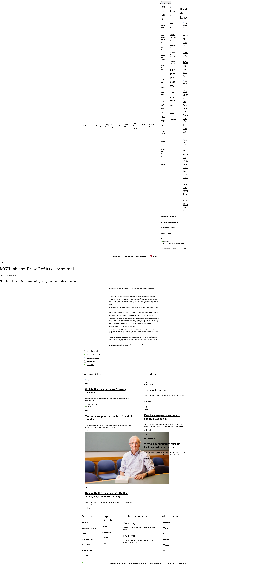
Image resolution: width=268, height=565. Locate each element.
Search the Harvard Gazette (173, 243)
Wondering (173, 37)
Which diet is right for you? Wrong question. (185, 55)
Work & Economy (149, 438)
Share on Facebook (93, 355)
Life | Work (129, 535)
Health (2, 262)
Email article (91, 361)
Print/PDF (90, 365)
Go (185, 248)
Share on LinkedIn (93, 358)
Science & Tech (149, 384)
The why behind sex (156, 390)
